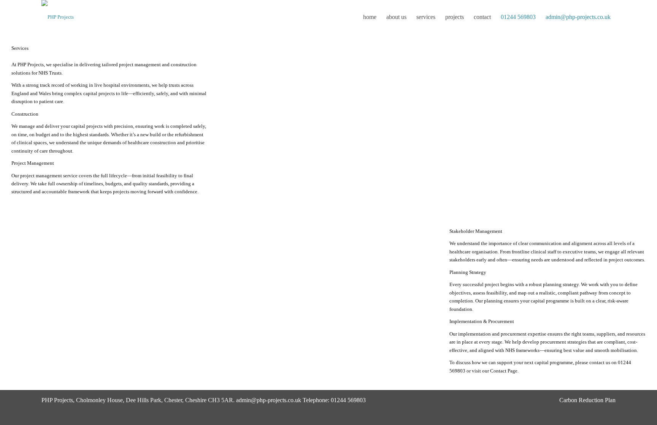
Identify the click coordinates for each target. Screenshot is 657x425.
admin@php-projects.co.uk (268, 400)
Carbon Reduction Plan (587, 400)
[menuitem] (369, 17)
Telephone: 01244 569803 (334, 400)
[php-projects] (57, 17)
